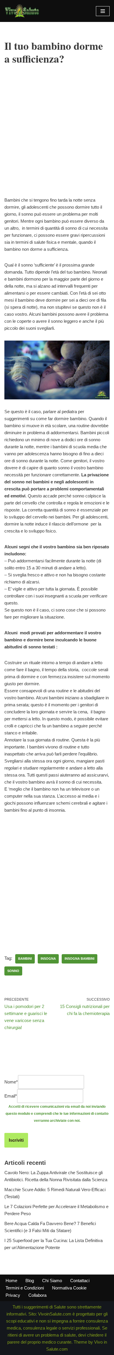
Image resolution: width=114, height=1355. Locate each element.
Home (11, 1280)
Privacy (13, 1295)
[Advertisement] (57, 140)
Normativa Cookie (69, 1287)
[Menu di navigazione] (103, 11)
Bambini (25, 958)
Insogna (48, 958)
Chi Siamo (52, 1280)
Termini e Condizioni (25, 1287)
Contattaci (79, 1280)
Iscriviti (16, 1140)
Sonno (13, 971)
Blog (29, 1280)
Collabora (37, 1295)
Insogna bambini (79, 958)
